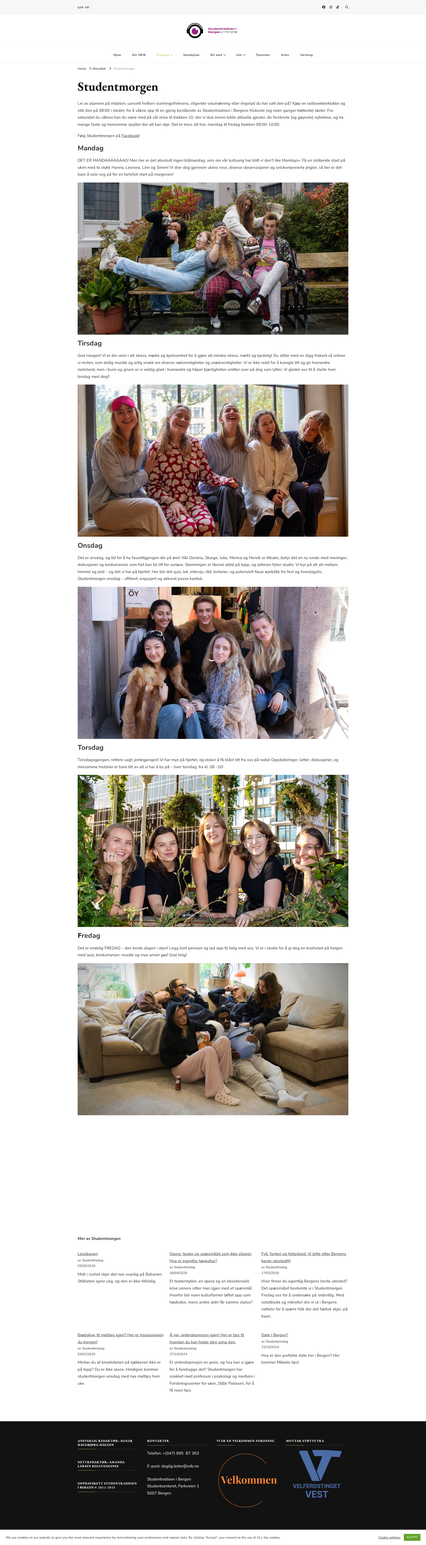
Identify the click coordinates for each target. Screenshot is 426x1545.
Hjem (117, 55)
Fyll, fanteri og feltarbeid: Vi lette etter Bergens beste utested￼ (303, 1257)
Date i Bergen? (274, 1335)
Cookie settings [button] (389, 1537)
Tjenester (263, 55)
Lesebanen (88, 1253)
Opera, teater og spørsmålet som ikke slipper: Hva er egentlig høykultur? (211, 1257)
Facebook (130, 135)
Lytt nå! (83, 7)
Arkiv (285, 55)
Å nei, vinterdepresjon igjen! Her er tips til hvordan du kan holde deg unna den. (207, 1338)
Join (239, 55)
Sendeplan (191, 55)
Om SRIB (139, 55)
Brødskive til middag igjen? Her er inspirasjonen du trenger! (121, 1338)
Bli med (216, 55)
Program (163, 55)
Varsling (306, 55)
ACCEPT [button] (412, 1537)
